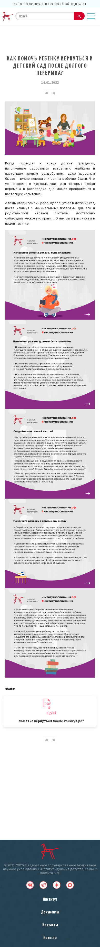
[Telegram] (54, 93)
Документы (50, 911)
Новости (50, 937)
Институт (50, 899)
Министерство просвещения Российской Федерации (50, 4)
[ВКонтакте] (46, 93)
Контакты (50, 924)
